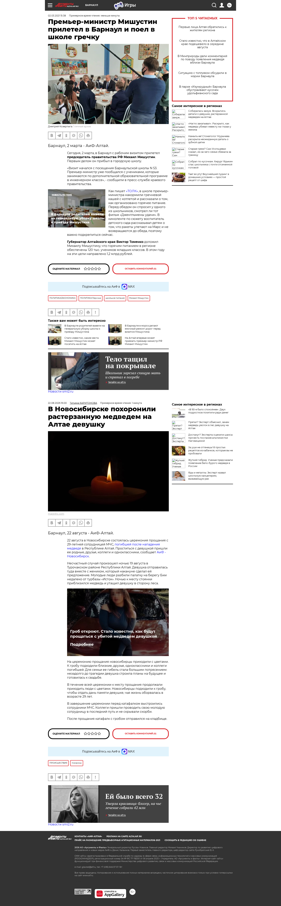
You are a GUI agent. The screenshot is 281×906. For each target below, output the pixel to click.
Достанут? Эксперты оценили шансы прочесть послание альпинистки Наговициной (210, 437)
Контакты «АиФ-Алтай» (88, 836)
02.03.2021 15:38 (57, 15)
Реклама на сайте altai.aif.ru (124, 836)
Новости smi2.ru (60, 391)
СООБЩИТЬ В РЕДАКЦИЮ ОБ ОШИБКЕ (185, 840)
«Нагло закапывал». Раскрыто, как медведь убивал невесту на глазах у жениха (209, 126)
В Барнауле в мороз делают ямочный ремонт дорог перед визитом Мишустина (143, 328)
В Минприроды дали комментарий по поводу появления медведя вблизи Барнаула (202, 59)
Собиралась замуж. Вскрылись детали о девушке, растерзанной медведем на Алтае (208, 113)
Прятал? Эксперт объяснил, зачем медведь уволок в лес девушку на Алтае (208, 425)
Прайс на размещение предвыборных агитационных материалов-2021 (117, 840)
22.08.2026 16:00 (57, 403)
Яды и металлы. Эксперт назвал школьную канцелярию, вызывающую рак (207, 475)
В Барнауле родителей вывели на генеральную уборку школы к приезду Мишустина (84, 328)
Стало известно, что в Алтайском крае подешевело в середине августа (202, 44)
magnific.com (56, 513)
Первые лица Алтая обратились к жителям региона (203, 28)
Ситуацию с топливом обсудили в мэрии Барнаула (202, 74)
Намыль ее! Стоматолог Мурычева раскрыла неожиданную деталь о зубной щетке (208, 139)
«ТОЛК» (132, 191)
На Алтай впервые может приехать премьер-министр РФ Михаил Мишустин (143, 340)
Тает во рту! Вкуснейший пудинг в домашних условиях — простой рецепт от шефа (208, 177)
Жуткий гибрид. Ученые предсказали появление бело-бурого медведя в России (210, 463)
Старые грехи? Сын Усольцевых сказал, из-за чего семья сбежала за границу (209, 151)
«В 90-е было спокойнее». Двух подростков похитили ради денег (208, 411)
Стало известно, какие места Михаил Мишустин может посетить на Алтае (81, 340)
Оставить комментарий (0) (140, 269)
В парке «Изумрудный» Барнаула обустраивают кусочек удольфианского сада (202, 90)
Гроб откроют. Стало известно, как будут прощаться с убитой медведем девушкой (113, 634)
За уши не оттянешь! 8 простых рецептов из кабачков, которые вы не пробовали (210, 450)
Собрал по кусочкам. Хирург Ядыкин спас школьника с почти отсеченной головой (210, 164)
